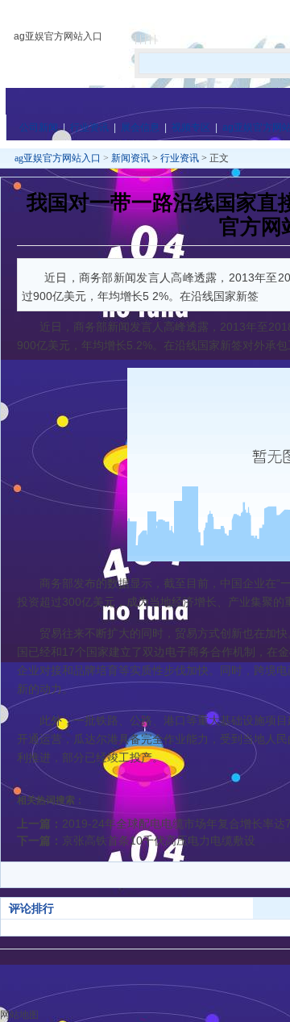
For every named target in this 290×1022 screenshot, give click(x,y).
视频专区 (191, 127)
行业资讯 (89, 127)
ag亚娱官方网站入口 (58, 36)
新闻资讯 (130, 158)
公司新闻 (38, 127)
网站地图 (19, 1014)
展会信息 (140, 127)
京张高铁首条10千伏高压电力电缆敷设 (158, 840)
